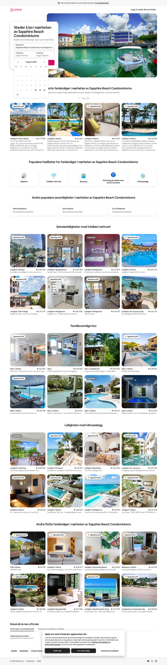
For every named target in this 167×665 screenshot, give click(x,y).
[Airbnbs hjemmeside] (16, 9)
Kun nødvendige (83, 651)
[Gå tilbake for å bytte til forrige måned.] (18, 62)
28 (35, 90)
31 (17, 95)
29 (40, 90)
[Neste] (88, 98)
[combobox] (34, 47)
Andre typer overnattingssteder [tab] (22, 629)
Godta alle (57, 651)
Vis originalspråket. (102, 3)
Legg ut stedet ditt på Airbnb (143, 9)
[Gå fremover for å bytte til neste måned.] (44, 62)
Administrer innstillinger (110, 651)
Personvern (30, 661)
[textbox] (24, 55)
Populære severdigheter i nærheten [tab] (51, 629)
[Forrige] (79, 98)
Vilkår (39, 661)
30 (44, 90)
